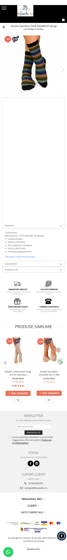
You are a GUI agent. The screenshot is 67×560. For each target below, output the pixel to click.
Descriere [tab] (9, 225)
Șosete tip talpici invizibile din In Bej (49, 373)
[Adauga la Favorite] (18, 400)
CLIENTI (32, 505)
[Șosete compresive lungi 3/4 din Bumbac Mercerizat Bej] (18, 351)
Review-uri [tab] (11, 269)
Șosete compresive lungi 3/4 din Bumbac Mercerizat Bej (18, 373)
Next (62, 69)
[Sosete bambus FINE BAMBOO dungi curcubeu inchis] (33, 66)
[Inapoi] (2, 27)
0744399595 (35, 483)
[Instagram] (37, 463)
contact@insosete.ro (35, 488)
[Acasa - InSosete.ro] (33, 10)
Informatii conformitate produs (20, 256)
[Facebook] (30, 463)
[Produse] (4, 9)
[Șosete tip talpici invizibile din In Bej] (49, 351)
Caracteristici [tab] (11, 263)
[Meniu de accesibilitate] (61, 536)
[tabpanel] (33, 66)
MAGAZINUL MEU (32, 499)
